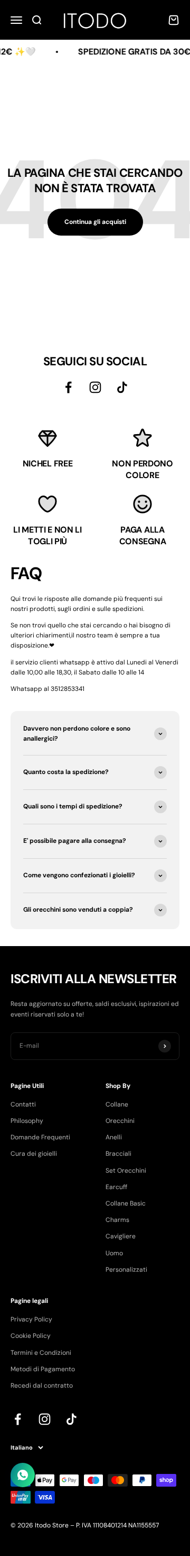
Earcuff (116, 1187)
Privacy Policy (31, 1319)
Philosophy (27, 1121)
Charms (117, 1220)
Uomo (114, 1253)
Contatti (23, 1104)
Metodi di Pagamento (43, 1369)
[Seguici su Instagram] (95, 387)
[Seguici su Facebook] (68, 387)
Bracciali (118, 1153)
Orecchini (120, 1121)
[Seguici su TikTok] (122, 387)
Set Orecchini (126, 1170)
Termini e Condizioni (41, 1352)
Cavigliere (121, 1236)
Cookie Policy (31, 1336)
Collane (117, 1104)
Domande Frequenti (40, 1137)
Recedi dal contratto (42, 1385)
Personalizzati (126, 1269)
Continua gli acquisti (95, 222)
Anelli (114, 1137)
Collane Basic (126, 1203)
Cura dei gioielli (34, 1153)
